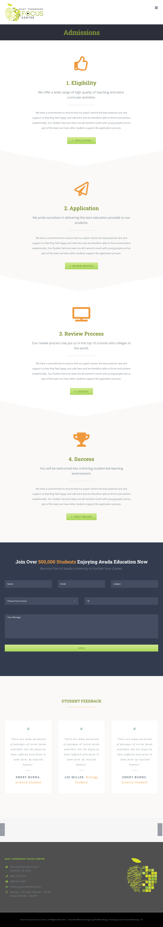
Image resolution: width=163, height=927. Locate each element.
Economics (81, 829)
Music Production (16, 829)
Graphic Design (48, 829)
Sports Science (113, 829)
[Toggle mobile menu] (156, 7)
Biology (146, 829)
